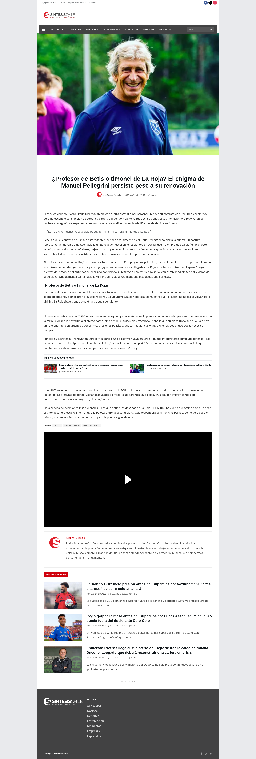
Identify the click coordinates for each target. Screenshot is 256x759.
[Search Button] (211, 29)
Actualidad (58, 29)
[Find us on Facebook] (206, 2)
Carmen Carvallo (113, 195)
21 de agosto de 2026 (118, 594)
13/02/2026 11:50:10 (68, 372)
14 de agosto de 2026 (118, 658)
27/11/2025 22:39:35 (155, 369)
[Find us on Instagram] (215, 2)
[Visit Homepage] (57, 15)
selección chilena (91, 425)
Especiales (165, 29)
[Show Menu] (43, 30)
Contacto (92, 3)
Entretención (111, 29)
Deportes (92, 29)
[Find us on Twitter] (210, 2)
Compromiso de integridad (77, 3)
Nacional (75, 29)
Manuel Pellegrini (72, 425)
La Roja (57, 425)
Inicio (63, 3)
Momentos (131, 29)
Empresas (148, 29)
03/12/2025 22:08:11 (135, 195)
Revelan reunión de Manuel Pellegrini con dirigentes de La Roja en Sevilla (178, 365)
